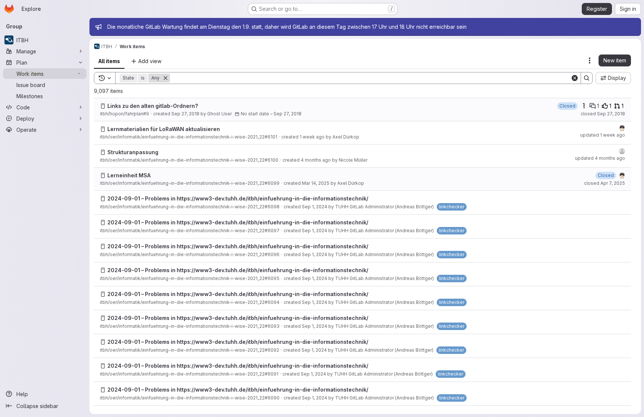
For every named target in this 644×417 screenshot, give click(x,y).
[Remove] (165, 78)
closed (603, 113)
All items (109, 61)
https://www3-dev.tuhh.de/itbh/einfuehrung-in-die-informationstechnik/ (272, 198)
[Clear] (574, 78)
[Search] (587, 78)
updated (602, 135)
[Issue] (103, 106)
